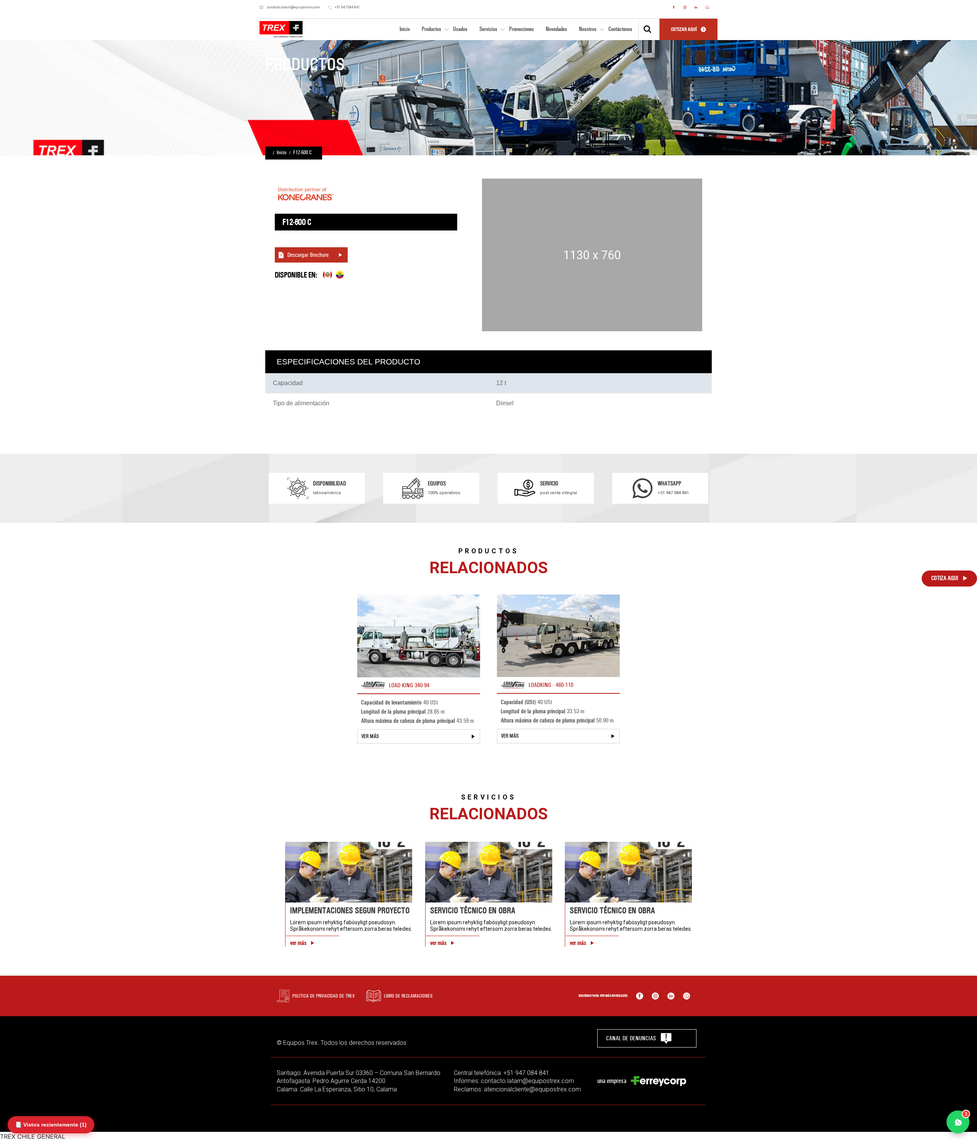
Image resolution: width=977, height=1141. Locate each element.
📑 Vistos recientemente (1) (51, 1125)
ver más (298, 943)
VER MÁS (370, 736)
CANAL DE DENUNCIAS (631, 1038)
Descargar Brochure (308, 254)
